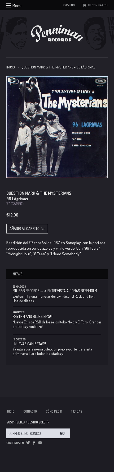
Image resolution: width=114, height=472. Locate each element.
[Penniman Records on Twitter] (28, 443)
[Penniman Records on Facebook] (34, 443)
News (18, 274)
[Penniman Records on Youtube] (40, 443)
